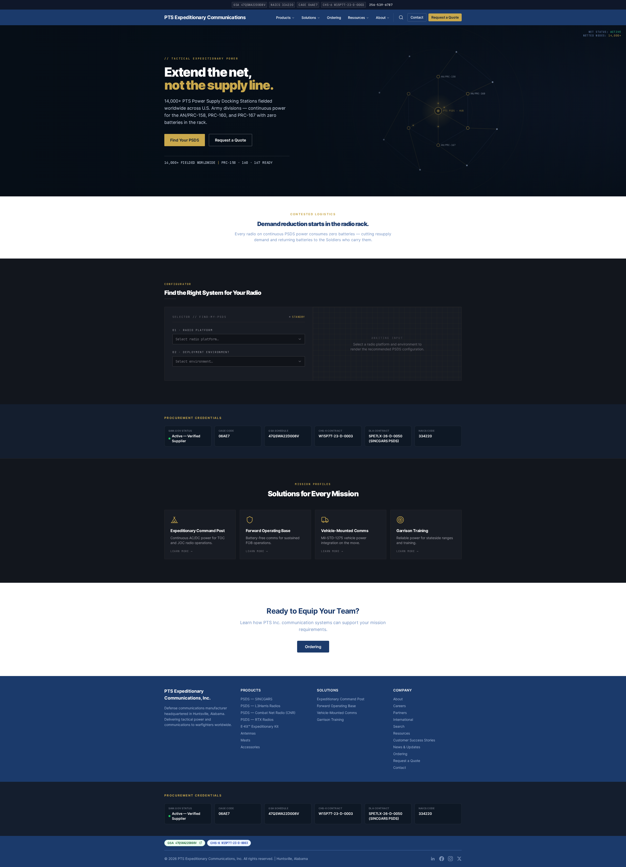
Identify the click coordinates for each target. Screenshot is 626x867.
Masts (245, 740)
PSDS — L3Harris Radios (260, 706)
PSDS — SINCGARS (256, 699)
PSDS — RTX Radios (257, 719)
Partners (400, 713)
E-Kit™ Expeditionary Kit (260, 726)
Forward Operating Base (336, 706)
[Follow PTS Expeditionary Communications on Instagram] (450, 858)
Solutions (309, 17)
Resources (356, 17)
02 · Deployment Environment (201, 352)
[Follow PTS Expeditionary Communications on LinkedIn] (432, 858)
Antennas (248, 733)
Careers (399, 706)
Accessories (250, 747)
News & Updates (406, 747)
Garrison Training (330, 719)
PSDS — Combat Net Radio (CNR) (268, 713)
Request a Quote (445, 17)
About (381, 17)
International (403, 719)
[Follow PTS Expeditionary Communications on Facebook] (441, 858)
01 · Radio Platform (192, 330)
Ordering (334, 17)
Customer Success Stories (414, 740)
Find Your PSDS (184, 140)
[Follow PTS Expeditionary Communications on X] (459, 858)
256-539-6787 (381, 5)
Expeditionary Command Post (340, 699)
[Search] (401, 17)
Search (398, 726)
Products (283, 17)
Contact (417, 17)
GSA (182, 843)
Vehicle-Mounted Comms (337, 713)
